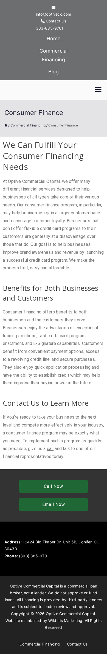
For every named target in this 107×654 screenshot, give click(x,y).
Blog (53, 71)
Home (54, 38)
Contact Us (77, 644)
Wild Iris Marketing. (65, 620)
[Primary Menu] (98, 90)
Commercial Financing (54, 55)
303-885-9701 (50, 28)
